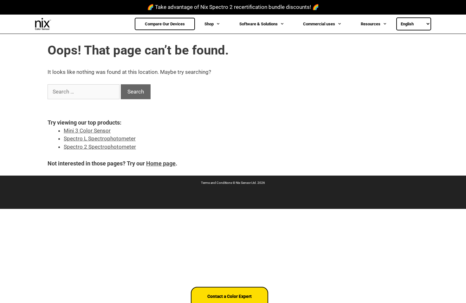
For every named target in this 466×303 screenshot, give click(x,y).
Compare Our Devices (165, 24)
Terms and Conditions (216, 182)
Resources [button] (370, 24)
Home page (161, 163)
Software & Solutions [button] (258, 24)
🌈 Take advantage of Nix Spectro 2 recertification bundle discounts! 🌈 (233, 7)
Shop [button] (209, 24)
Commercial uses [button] (319, 24)
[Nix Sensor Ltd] (45, 24)
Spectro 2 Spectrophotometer (100, 147)
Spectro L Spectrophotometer (100, 138)
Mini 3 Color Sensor (87, 130)
